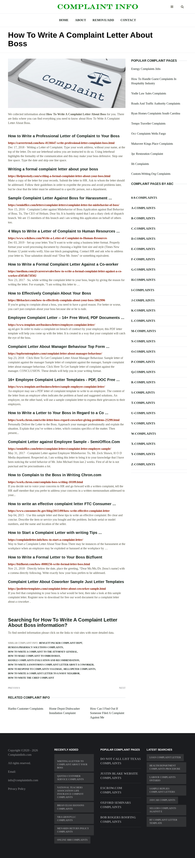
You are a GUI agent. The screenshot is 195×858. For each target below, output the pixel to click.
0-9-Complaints (144, 197)
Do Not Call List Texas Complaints (120, 761)
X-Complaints (143, 443)
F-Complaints (143, 259)
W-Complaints (143, 433)
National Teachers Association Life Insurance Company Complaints (70, 792)
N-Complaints (143, 341)
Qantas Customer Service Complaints (70, 778)
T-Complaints (143, 402)
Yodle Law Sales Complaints (148, 93)
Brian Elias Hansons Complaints (70, 807)
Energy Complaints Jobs (146, 68)
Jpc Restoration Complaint (147, 153)
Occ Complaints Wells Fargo (148, 133)
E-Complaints (143, 249)
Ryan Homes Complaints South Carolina (155, 113)
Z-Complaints (143, 464)
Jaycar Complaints (162, 800)
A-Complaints (143, 208)
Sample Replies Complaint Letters (162, 790)
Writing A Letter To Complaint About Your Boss (72, 764)
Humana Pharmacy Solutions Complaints (35, 647)
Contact (128, 20)
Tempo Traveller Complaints (148, 123)
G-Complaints (143, 269)
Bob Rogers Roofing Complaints (118, 819)
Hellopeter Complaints (79, 669)
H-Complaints (143, 279)
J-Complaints (143, 300)
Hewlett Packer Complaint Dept (60, 643)
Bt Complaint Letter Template (163, 821)
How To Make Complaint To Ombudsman (34, 656)
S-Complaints (143, 392)
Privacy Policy (17, 788)
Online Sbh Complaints (72, 840)
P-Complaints (143, 361)
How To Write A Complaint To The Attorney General (42, 651)
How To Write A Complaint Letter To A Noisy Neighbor (44, 673)
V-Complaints (143, 423)
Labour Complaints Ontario (162, 779)
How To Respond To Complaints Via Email (35, 669)
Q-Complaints (143, 372)
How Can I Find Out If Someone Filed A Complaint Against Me (107, 713)
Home (64, 20)
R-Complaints (143, 382)
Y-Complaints (143, 454)
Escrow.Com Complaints (111, 790)
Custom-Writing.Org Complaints (150, 173)
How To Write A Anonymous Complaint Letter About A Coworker (51, 664)
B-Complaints (143, 218)
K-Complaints (143, 310)
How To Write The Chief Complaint (31, 678)
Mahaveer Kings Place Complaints (152, 143)
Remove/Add (103, 20)
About (80, 20)
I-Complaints (142, 290)
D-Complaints (143, 238)
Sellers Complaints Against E (162, 810)
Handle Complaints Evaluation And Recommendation (43, 660)
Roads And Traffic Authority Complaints (155, 103)
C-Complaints (143, 228)
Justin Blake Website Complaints (119, 776)
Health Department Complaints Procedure (164, 767)
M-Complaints (143, 331)
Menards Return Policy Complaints (73, 830)
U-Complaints (143, 413)
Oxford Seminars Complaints (115, 805)
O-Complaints (143, 351)
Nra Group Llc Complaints (66, 819)
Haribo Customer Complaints (25, 708)
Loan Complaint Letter (165, 757)
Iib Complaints (140, 163)
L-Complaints (143, 320)
